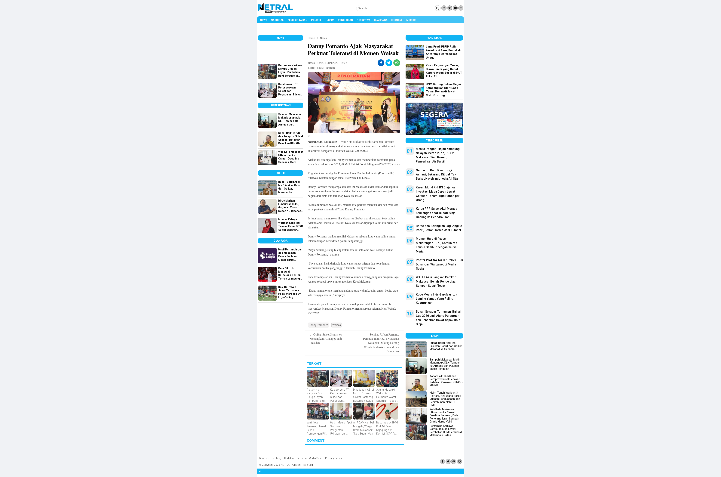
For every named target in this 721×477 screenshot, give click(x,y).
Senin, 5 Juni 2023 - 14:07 (332, 62)
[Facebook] (443, 8)
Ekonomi (397, 20)
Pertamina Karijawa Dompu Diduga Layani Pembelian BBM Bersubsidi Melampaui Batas (446, 430)
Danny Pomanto (318, 325)
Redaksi (289, 458)
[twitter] (389, 62)
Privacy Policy (333, 458)
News (263, 20)
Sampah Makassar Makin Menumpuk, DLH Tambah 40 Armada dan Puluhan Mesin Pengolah (445, 364)
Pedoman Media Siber (309, 458)
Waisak (336, 325)
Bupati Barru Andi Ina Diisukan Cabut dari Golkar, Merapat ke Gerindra (446, 346)
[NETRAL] (275, 12)
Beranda (264, 458)
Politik (316, 20)
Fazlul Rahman (326, 67)
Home (311, 38)
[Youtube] (455, 8)
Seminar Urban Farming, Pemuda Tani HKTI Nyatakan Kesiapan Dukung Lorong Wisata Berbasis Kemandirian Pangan (381, 342)
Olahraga (381, 20)
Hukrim (329, 20)
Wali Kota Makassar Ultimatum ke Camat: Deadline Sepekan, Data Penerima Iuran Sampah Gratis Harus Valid (444, 415)
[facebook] (381, 62)
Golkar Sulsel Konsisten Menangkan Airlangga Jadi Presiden (326, 338)
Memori (411, 20)
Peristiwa (363, 20)
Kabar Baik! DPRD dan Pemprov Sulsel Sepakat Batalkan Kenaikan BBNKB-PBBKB (446, 380)
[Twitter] (449, 8)
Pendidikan (345, 20)
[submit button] (437, 8)
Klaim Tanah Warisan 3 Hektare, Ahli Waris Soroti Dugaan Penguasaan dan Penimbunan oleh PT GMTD (445, 399)
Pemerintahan (297, 20)
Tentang (276, 458)
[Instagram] (460, 8)
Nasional (277, 20)
